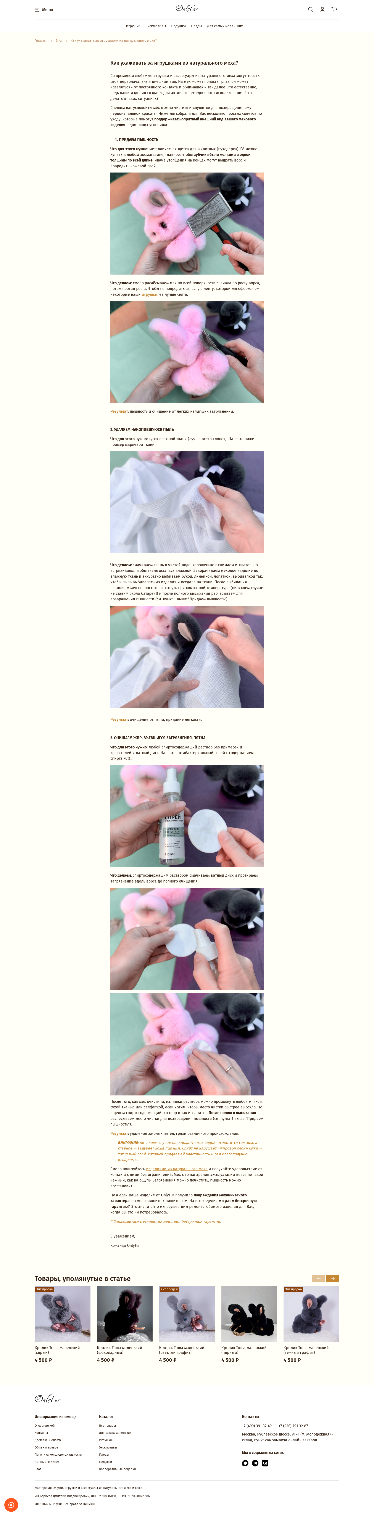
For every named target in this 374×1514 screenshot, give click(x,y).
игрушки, (150, 294)
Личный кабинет (47, 1462)
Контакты (41, 1433)
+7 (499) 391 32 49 (257, 1426)
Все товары (107, 1426)
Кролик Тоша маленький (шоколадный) (119, 1350)
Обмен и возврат (47, 1447)
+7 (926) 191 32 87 (293, 1426)
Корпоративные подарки (117, 1469)
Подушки (178, 26)
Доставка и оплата (48, 1440)
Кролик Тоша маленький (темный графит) (306, 1350)
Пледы (196, 26)
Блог (38, 1469)
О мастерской (45, 1426)
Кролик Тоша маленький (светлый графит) (181, 1350)
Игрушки (133, 26)
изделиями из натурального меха (177, 1169)
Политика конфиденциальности (58, 1454)
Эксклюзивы (156, 26)
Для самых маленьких (225, 26)
